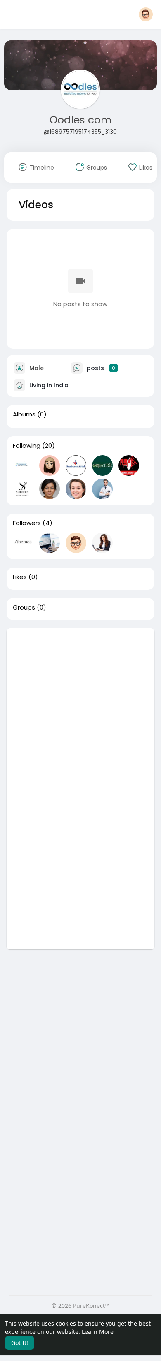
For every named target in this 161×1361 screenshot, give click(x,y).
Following (26, 445)
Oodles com (80, 120)
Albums (24, 414)
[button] (146, 14)
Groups (24, 607)
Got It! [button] (19, 1343)
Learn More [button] (98, 1331)
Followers (27, 523)
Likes (20, 577)
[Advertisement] (80, 708)
